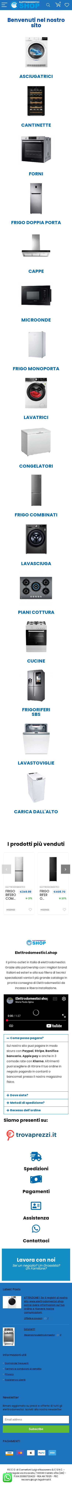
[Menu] (4, 5)
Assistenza (36, 1218)
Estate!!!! (29, 1329)
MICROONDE (36, 320)
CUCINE (36, 661)
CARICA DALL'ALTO (36, 811)
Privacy (9, 1374)
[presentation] (6, 869)
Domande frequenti (17, 1363)
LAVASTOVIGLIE (36, 763)
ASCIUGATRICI (36, 76)
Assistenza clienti (15, 1380)
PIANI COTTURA (36, 612)
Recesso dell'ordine (25, 1110)
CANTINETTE (36, 125)
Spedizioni (36, 1168)
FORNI (36, 174)
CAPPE (36, 271)
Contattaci (36, 1241)
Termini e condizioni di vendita (23, 1368)
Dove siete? (19, 1095)
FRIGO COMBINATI (36, 515)
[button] (36, 1038)
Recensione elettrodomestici (39, 1334)
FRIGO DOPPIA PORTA (36, 222)
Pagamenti (36, 1191)
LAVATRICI (36, 417)
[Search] (48, 5)
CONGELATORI (36, 466)
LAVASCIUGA (36, 563)
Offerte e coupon (33, 1318)
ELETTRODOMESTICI (15, 887)
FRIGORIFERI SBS (36, 711)
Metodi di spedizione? (27, 1103)
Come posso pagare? (27, 1038)
